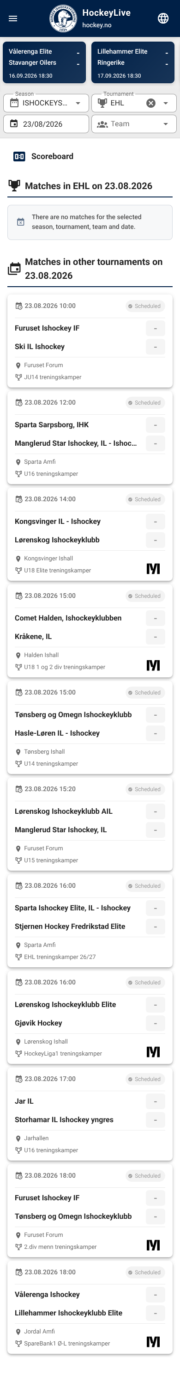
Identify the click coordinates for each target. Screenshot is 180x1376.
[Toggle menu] (13, 18)
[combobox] (46, 103)
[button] (150, 103)
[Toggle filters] (163, 18)
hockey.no (97, 25)
